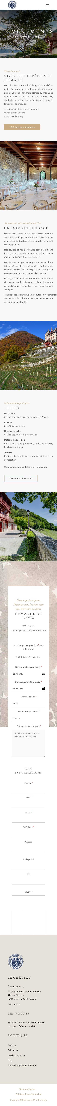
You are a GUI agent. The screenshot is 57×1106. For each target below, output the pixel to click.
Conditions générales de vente (22, 1065)
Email (28, 812)
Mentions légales (27, 1089)
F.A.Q (10, 1060)
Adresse (28, 842)
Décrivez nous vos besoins (29, 726)
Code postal (28, 859)
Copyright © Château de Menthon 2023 (28, 1100)
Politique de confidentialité (28, 1094)
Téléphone (28, 827)
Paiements (13, 1050)
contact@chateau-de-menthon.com (28, 630)
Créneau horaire (28, 697)
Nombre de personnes (28, 711)
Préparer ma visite (27, 1026)
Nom (28, 798)
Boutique (12, 1045)
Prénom (28, 783)
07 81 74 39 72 (29, 625)
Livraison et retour (16, 1055)
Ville (29, 874)
